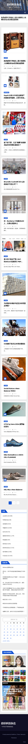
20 (20, 632)
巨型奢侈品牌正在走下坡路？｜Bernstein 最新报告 (13, 691)
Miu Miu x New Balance (13, 490)
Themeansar (14, 737)
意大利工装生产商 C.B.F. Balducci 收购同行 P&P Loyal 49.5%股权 (12, 261)
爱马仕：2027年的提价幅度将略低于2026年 (13, 676)
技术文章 (5, 531)
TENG (15, 66)
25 (14, 635)
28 (23, 635)
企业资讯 (5, 139)
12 (17, 629)
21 (23, 632)
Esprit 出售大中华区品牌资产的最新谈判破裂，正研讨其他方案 (15, 97)
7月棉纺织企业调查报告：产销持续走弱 (13, 607)
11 (14, 629)
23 (7, 635)
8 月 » (8, 641)
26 (17, 635)
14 (23, 629)
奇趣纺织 (5, 527)
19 (17, 632)
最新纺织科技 (6, 535)
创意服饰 (5, 524)
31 (10, 638)
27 (20, 635)
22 (4, 635)
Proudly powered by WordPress (10, 734)
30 (7, 638)
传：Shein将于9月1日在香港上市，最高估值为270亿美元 (14, 706)
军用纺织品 (6, 520)
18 (14, 632)
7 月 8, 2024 (8, 66)
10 (10, 629)
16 (7, 632)
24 (10, 635)
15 (4, 632)
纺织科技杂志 (14, 4)
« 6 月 (4, 641)
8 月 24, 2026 (8, 665)
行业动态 (5, 300)
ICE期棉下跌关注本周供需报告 (14, 344)
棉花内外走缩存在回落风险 (10, 603)
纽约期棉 (5, 551)
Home (24, 741)
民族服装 (5, 539)
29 (4, 638)
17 (10, 632)
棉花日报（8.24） (7, 599)
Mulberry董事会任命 (8, 567)
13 (20, 629)
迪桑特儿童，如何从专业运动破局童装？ (13, 611)
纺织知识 (5, 543)
